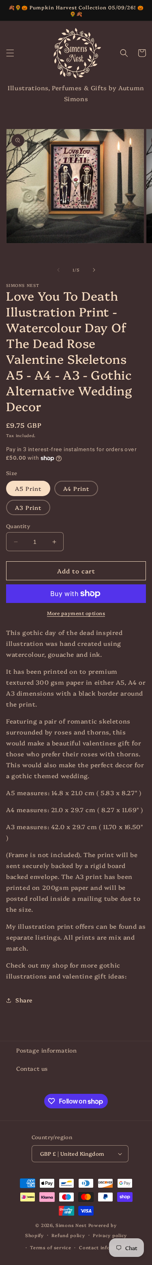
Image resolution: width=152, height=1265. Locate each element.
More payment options (76, 612)
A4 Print (76, 488)
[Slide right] (94, 270)
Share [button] (24, 1000)
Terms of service (50, 1247)
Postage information (46, 1050)
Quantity (18, 525)
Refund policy (68, 1235)
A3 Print (28, 507)
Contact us (32, 1068)
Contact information (104, 1247)
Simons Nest (71, 1225)
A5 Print (28, 488)
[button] (10, 53)
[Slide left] (58, 270)
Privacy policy (110, 1235)
